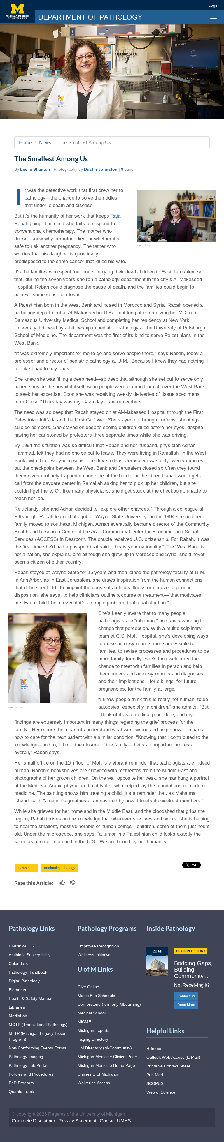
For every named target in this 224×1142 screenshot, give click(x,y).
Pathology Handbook (28, 972)
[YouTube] (190, 5)
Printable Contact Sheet (168, 1066)
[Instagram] (179, 5)
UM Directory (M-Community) (105, 1048)
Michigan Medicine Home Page (106, 1065)
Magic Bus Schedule (96, 995)
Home (25, 142)
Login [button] (214, 5)
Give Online (88, 986)
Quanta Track (21, 1091)
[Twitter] (169, 5)
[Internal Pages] (200, 5)
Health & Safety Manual (30, 998)
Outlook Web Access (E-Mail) (173, 1057)
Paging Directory (93, 1039)
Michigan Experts (93, 1030)
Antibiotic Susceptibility (29, 954)
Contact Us (186, 996)
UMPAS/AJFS (21, 946)
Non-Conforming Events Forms (37, 1048)
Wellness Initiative (94, 954)
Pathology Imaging (26, 1056)
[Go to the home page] (17, 11)
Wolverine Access (94, 1083)
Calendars (18, 963)
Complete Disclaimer (33, 1120)
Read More (186, 1005)
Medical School (92, 1013)
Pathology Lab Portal (28, 1065)
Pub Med (154, 1074)
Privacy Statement (77, 1120)
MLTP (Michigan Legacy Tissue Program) (37, 1036)
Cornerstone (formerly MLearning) (109, 1004)
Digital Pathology (24, 981)
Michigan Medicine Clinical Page (107, 1056)
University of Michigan (98, 1074)
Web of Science (160, 1092)
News (45, 142)
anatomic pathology (59, 868)
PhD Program (21, 1083)
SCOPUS (154, 1083)
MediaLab (18, 1016)
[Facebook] (158, 5)
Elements (17, 989)
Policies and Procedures (31, 1074)
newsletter (26, 868)
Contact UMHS (115, 1120)
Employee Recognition (98, 946)
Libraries (17, 1007)
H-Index (153, 1048)
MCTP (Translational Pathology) (38, 1024)
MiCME (84, 1021)
